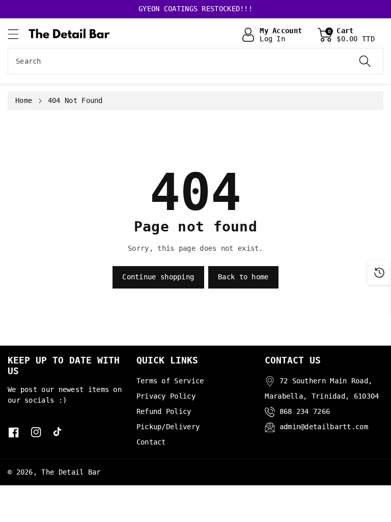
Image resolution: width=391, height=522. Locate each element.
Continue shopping (158, 277)
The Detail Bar (70, 472)
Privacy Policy (166, 396)
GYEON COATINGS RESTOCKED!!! (195, 9)
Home (23, 100)
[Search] (365, 61)
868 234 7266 (305, 411)
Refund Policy (163, 411)
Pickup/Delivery (168, 427)
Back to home (243, 277)
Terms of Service (170, 381)
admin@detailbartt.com (324, 427)
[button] (18, 34)
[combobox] (195, 61)
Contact (151, 442)
